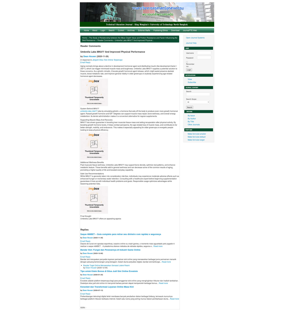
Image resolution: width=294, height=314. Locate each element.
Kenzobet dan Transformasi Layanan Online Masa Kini (107, 286)
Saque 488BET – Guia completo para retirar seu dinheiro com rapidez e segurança (120, 234)
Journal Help (191, 43)
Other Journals (194, 124)
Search (111, 30)
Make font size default (196, 136)
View (190, 79)
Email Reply (85, 62)
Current (121, 30)
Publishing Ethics (160, 30)
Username (190, 53)
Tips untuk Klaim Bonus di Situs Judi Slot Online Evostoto (109, 271)
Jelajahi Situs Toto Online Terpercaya (107, 59)
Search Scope (191, 99)
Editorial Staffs (144, 30)
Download (175, 30)
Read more (158, 246)
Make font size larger (196, 139)
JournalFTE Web (190, 30)
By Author (192, 118)
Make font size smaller (197, 133)
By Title (191, 121)
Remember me (190, 65)
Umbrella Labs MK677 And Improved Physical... (134, 40)
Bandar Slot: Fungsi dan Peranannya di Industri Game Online (110, 249)
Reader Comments (105, 40)
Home (86, 30)
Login (103, 30)
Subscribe (192, 82)
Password (189, 58)
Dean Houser (89, 56)
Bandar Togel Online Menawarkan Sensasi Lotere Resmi (106, 265)
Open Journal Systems (195, 37)
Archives (131, 30)
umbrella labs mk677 (88, 111)
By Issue (191, 115)
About (94, 30)
